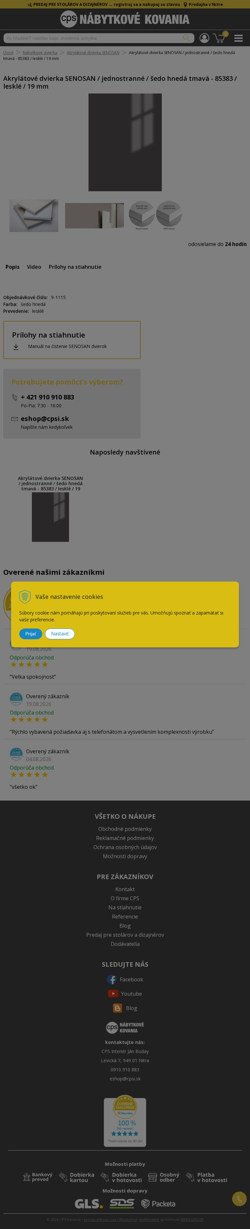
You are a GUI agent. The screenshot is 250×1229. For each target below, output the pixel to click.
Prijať (30, 633)
